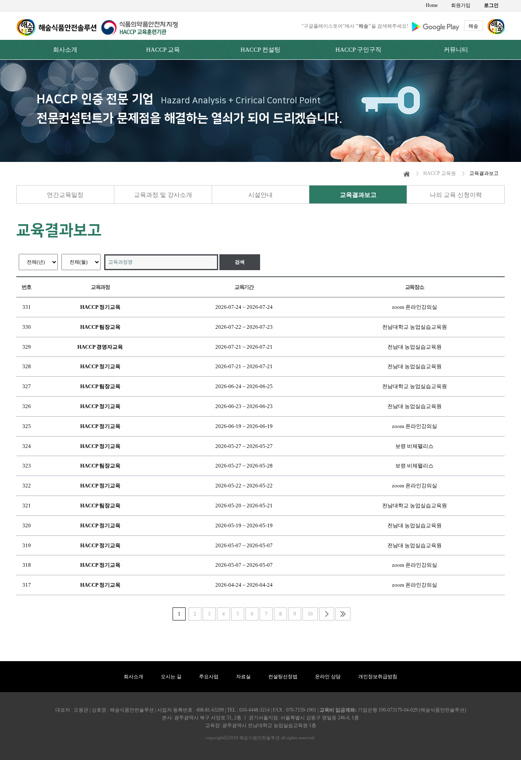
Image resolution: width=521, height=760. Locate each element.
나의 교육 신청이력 (456, 195)
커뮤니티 (456, 49)
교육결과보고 (358, 195)
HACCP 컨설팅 (260, 49)
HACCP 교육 (163, 49)
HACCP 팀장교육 (100, 327)
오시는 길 (171, 676)
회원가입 (461, 5)
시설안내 (260, 195)
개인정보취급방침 (377, 676)
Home (432, 5)
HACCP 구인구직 (358, 49)
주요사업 (209, 676)
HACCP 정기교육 (100, 307)
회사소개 (65, 49)
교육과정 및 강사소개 (163, 195)
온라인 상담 (328, 676)
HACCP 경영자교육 (100, 347)
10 (310, 614)
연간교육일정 (65, 195)
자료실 (243, 676)
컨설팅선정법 (283, 676)
